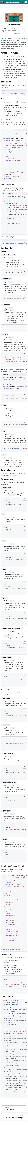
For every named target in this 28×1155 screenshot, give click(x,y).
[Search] (22, 2)
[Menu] (25, 2)
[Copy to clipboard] (24, 93)
